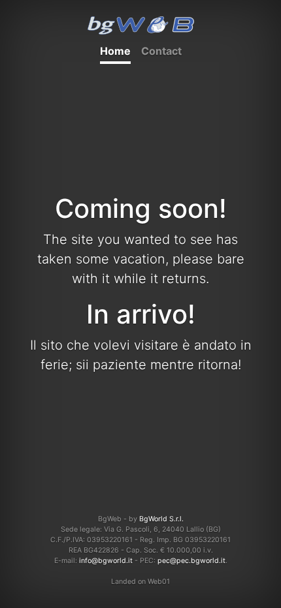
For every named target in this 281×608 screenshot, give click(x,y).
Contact (161, 50)
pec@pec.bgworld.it (191, 560)
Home (115, 50)
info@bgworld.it (106, 560)
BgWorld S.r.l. (161, 519)
